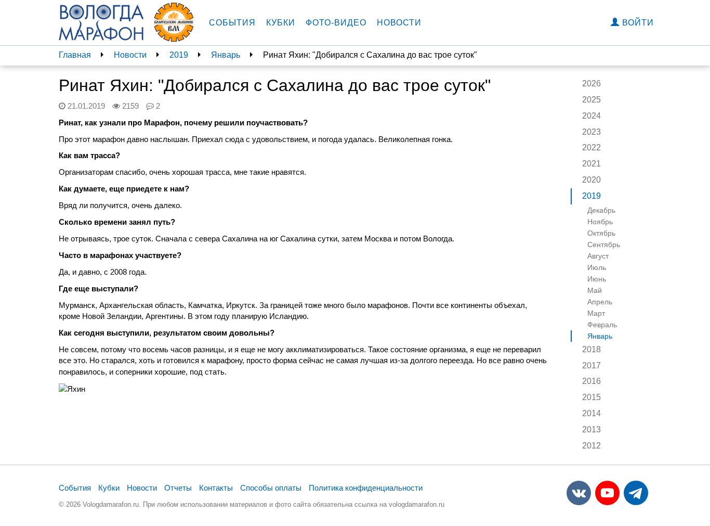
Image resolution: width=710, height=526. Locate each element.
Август (598, 256)
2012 (591, 445)
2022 (591, 147)
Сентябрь (603, 244)
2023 (591, 131)
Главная (75, 54)
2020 (591, 179)
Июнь (596, 279)
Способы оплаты (270, 487)
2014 (591, 413)
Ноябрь (600, 221)
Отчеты (178, 487)
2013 (591, 429)
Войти (637, 22)
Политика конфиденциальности (366, 487)
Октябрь (601, 233)
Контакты (216, 487)
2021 (591, 163)
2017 (591, 365)
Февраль (602, 324)
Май (594, 290)
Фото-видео (336, 22)
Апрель (599, 302)
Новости (399, 22)
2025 (591, 99)
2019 (178, 54)
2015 (591, 397)
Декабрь (601, 210)
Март (596, 313)
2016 (591, 381)
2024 (591, 115)
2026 (591, 83)
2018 (591, 349)
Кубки (280, 22)
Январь (225, 54)
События (232, 22)
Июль (596, 267)
